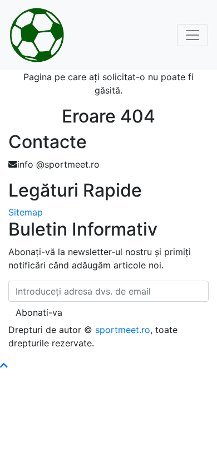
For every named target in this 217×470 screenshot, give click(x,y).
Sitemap (25, 212)
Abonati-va (39, 312)
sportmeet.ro (122, 329)
